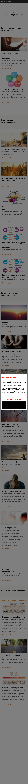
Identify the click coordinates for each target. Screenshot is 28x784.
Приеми (14, 407)
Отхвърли (13, 403)
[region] (14, 392)
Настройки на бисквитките (14, 399)
